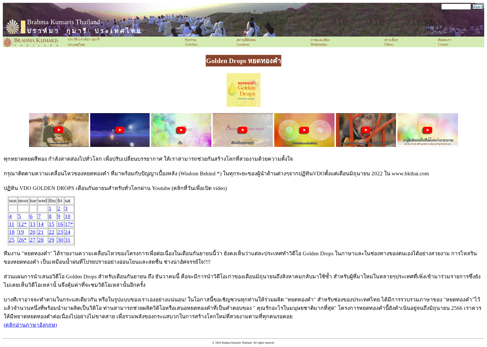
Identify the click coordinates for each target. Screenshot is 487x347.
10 (67, 216)
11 (11, 224)
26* (22, 240)
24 (67, 232)
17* (69, 224)
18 (12, 232)
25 (12, 240)
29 (51, 240)
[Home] (31, 46)
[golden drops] (243, 105)
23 (60, 232)
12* (22, 224)
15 (51, 224)
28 (41, 240)
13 (33, 224)
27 (33, 240)
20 (33, 232)
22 (51, 232)
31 (67, 240)
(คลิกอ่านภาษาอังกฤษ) (30, 325)
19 (21, 232)
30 (60, 240)
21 (41, 232)
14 (41, 224)
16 (60, 224)
